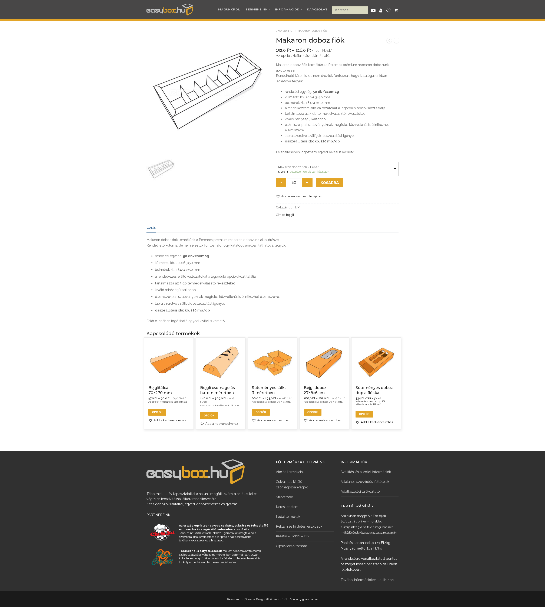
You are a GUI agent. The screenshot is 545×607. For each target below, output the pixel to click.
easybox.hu (284, 30)
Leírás (151, 227)
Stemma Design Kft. (257, 599)
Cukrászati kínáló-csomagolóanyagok (292, 484)
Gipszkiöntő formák (291, 546)
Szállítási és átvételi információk (366, 472)
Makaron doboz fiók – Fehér (298, 167)
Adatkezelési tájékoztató (360, 491)
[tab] (151, 227)
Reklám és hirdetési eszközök (299, 526)
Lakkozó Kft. (280, 599)
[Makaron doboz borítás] (396, 41)
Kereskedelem (287, 507)
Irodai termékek (288, 517)
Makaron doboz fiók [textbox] (291, 65)
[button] (299, 196)
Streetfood (284, 497)
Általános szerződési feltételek (365, 482)
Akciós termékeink (290, 472)
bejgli (290, 215)
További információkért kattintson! (367, 580)
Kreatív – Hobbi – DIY (293, 536)
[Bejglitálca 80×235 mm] (389, 41)
